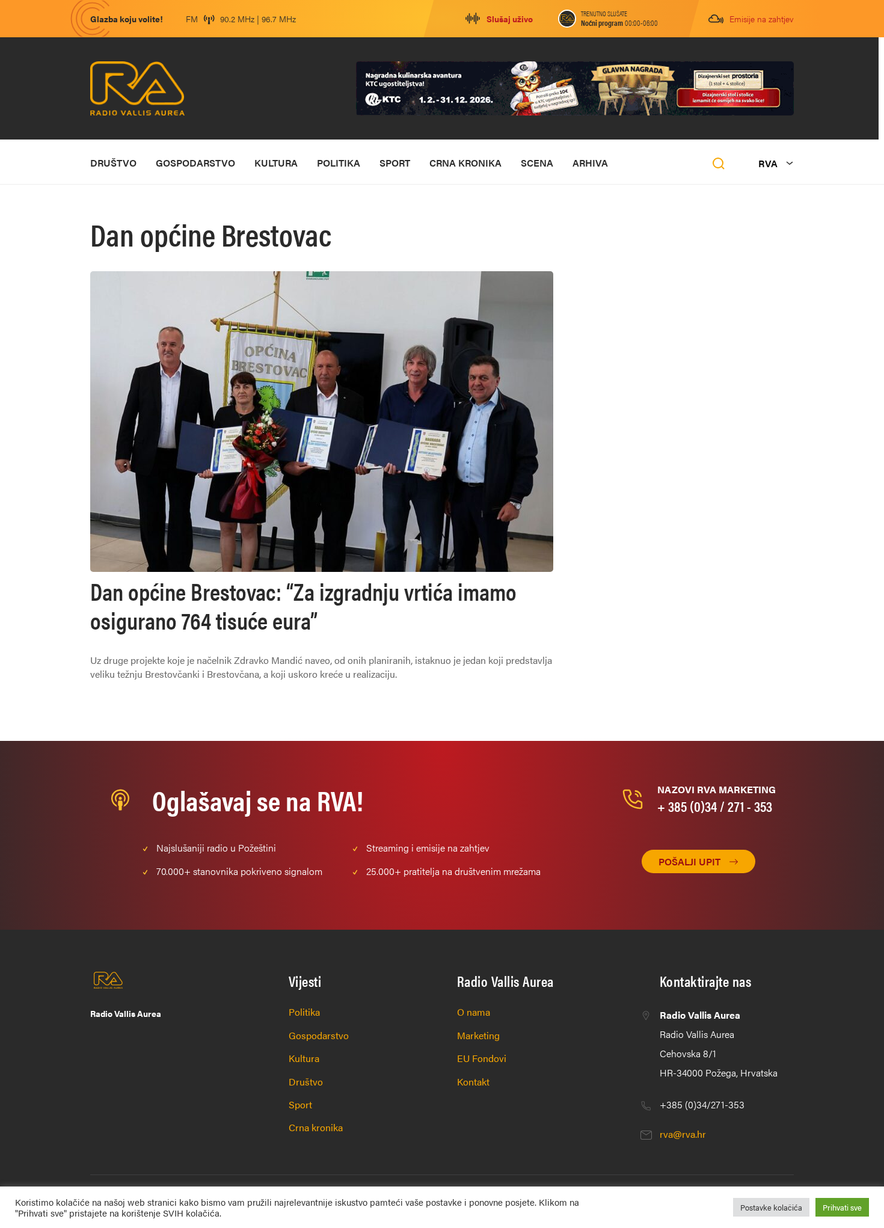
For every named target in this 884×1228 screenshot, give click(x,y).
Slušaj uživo (510, 19)
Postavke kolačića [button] (771, 1207)
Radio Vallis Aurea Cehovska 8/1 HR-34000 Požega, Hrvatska (719, 1043)
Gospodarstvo (195, 163)
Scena (537, 163)
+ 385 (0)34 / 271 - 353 (714, 806)
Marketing (478, 1035)
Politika (338, 163)
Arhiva (590, 163)
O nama (473, 1012)
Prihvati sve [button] (842, 1207)
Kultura (276, 163)
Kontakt (473, 1081)
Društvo (113, 163)
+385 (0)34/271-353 (702, 1104)
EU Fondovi (481, 1058)
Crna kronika (465, 163)
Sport (394, 163)
